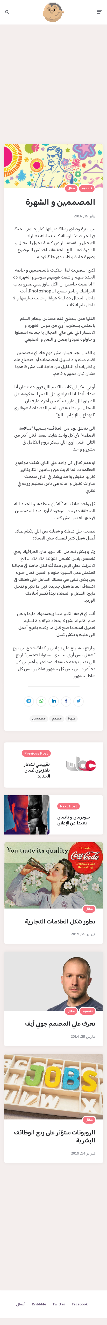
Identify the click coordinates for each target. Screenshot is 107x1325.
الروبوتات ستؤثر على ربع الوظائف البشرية (54, 1137)
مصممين (39, 719)
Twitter (59, 1305)
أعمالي (20, 1305)
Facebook (80, 1305)
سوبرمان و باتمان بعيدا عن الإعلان (73, 820)
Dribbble (39, 1305)
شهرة (71, 719)
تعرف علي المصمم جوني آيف (60, 1024)
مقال (71, 188)
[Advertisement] (53, 83)
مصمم (57, 719)
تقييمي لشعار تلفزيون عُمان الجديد (37, 771)
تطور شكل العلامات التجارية (60, 922)
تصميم (87, 188)
